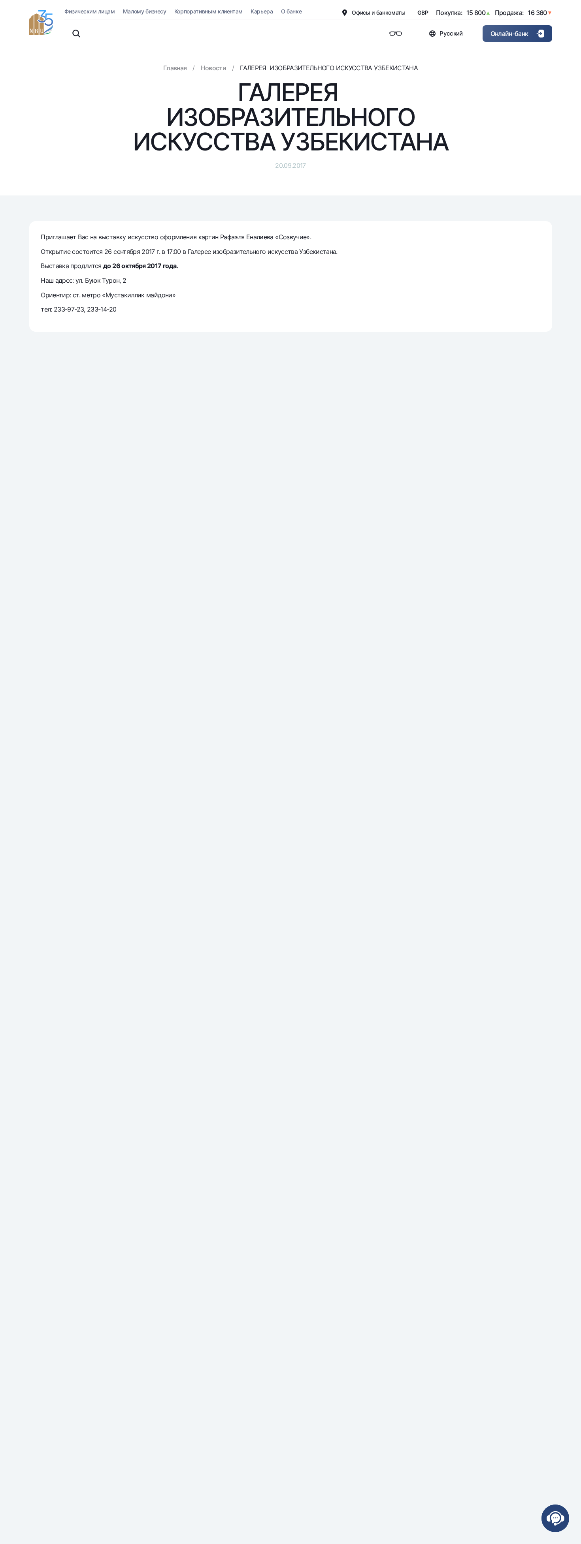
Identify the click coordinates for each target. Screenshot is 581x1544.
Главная (175, 68)
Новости (213, 68)
